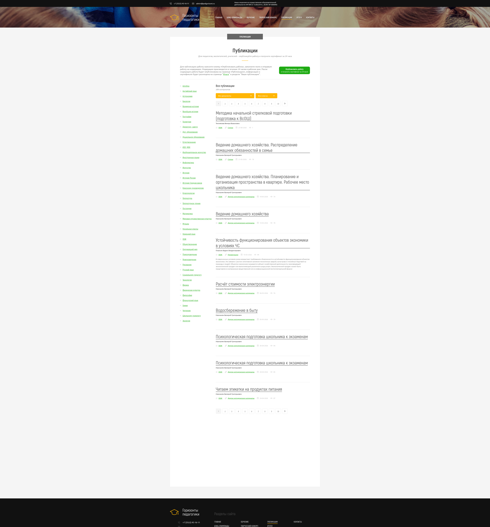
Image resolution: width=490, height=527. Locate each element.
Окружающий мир (190, 249)
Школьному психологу (192, 315)
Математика (188, 213)
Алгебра (186, 86)
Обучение (251, 17)
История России (189, 177)
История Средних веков (192, 183)
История (186, 172)
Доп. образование (190, 132)
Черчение (187, 310)
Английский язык (190, 91)
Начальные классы (190, 229)
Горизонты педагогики (190, 17)
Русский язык (188, 269)
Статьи (230, 127)
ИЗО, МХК (186, 147)
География (187, 116)
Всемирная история (191, 106)
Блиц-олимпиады (234, 17)
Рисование (187, 264)
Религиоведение (189, 259)
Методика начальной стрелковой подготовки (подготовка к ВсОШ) (254, 115)
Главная (218, 17)
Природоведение (190, 254)
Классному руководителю (193, 188)
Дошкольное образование (194, 137)
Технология (187, 280)
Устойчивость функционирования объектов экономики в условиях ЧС (262, 242)
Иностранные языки (191, 157)
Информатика (188, 162)
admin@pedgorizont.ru (205, 3)
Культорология (189, 193)
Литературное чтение (191, 203)
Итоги (299, 17)
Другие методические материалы (241, 196)
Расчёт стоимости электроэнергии (245, 283)
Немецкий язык (189, 234)
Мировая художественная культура (197, 218)
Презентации (233, 255)
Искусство (187, 167)
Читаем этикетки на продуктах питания (249, 389)
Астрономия (187, 96)
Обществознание (190, 244)
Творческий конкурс (268, 17)
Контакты (310, 17)
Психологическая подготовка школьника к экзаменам (262, 336)
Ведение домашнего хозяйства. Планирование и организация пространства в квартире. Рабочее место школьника (262, 182)
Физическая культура (191, 290)
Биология (186, 101)
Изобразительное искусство (194, 152)
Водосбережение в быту (237, 310)
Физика (186, 285)
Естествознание (189, 142)
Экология (186, 320)
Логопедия (187, 208)
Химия (185, 305)
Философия (187, 295)
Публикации (286, 17)
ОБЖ (184, 239)
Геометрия (187, 121)
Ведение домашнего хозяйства (242, 213)
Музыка (186, 223)
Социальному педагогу (192, 274)
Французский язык (190, 300)
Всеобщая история (190, 111)
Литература (187, 198)
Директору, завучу (190, 126)
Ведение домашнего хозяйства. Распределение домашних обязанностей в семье (256, 147)
